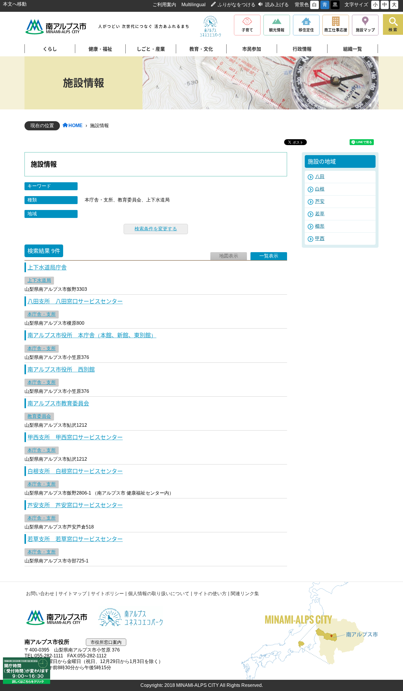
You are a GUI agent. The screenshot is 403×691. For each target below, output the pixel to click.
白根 (320, 188)
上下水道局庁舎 (47, 267)
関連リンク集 (245, 593)
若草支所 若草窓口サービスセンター (75, 539)
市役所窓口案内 (106, 642)
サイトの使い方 (210, 593)
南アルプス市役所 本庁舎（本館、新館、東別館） (91, 335)
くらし (50, 49)
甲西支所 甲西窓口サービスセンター (75, 437)
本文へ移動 (15, 3)
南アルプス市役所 (56, 617)
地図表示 (228, 255)
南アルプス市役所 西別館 (61, 369)
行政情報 (302, 49)
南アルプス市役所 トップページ (56, 27)
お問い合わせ (40, 593)
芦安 (320, 201)
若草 (320, 213)
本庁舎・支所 (41, 314)
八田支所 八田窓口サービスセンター (75, 301)
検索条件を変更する (156, 228)
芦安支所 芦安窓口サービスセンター (75, 505)
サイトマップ (72, 593)
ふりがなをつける (236, 4)
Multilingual (193, 4)
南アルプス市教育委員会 (58, 403)
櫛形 (320, 226)
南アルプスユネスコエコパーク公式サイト (210, 26)
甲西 (320, 238)
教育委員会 (39, 416)
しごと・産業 (151, 49)
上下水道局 (39, 280)
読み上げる (277, 4)
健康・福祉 (100, 49)
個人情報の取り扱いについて (158, 593)
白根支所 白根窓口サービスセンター (75, 471)
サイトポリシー (107, 593)
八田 (320, 176)
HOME (75, 125)
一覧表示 (268, 255)
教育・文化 (201, 49)
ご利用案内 (164, 4)
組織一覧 (352, 49)
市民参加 (251, 49)
